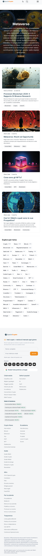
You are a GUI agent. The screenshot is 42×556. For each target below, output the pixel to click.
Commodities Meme (13, 404)
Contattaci (7, 478)
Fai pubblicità (8, 498)
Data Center (7, 312)
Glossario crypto (9, 464)
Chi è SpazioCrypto (9, 475)
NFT (15, 187)
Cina (23, 282)
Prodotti (22, 436)
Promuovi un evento (10, 509)
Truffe (14, 270)
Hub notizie (7, 428)
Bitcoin (26, 244)
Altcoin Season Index (10, 394)
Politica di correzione (10, 521)
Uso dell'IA (7, 527)
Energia (5, 316)
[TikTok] (26, 364)
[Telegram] (18, 364)
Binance (5, 289)
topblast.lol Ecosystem (13, 417)
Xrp (26, 274)
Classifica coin (8, 379)
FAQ (5, 480)
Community (26, 230)
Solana (5, 278)
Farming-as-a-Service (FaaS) (15, 407)
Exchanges (24, 263)
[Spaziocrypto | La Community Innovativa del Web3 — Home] (21, 334)
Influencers (15, 308)
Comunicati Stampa (27, 289)
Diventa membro (9, 483)
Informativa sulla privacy (10, 553)
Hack (5, 263)
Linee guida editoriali (10, 519)
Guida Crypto (7, 274)
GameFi (22, 105)
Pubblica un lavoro (9, 506)
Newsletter (18, 259)
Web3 (24, 146)
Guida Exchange (32, 312)
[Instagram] (13, 364)
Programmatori (8, 300)
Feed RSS (7, 491)
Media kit (6, 501)
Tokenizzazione (19, 297)
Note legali (7, 488)
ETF (15, 289)
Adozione (16, 316)
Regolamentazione (22, 247)
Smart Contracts (18, 278)
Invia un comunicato (10, 511)
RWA (4, 270)
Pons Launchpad (11, 410)
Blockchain (8, 105)
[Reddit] (30, 364)
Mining (23, 270)
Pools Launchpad (28, 410)
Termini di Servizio (20, 551)
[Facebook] (5, 364)
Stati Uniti (6, 251)
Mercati (5, 304)
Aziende (22, 431)
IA (23, 255)
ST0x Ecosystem (12, 420)
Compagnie (29, 293)
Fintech (31, 255)
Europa (14, 255)
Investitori (6, 293)
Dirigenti (20, 300)
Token (14, 263)
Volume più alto (8, 386)
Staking (18, 285)
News (16, 244)
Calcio (25, 316)
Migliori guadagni (9, 381)
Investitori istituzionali (20, 304)
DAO (25, 308)
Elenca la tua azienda (10, 504)
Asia (18, 274)
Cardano (30, 300)
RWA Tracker (8, 397)
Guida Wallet (7, 459)
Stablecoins (19, 251)
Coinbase (29, 285)
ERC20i (28, 413)
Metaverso (17, 146)
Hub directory (24, 428)
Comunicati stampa (9, 447)
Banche (5, 266)
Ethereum (6, 259)
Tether (32, 282)
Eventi (15, 282)
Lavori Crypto (24, 439)
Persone (22, 433)
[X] (9, 364)
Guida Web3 (8, 146)
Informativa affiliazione (10, 529)
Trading (30, 251)
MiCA (5, 308)
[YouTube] (34, 364)
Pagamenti (18, 312)
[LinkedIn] (22, 364)
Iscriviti (34, 353)
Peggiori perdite (8, 384)
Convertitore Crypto (10, 392)
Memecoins (30, 266)
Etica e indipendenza (10, 524)
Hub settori (22, 379)
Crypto (15, 105)
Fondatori (18, 293)
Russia (5, 282)
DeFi (4, 255)
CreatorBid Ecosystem (13, 413)
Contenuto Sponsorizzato (11, 532)
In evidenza (7, 389)
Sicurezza (6, 297)
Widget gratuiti (8, 486)
